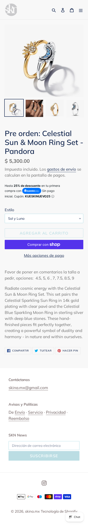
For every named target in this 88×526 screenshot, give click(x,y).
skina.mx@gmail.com (28, 387)
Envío (20, 412)
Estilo (9, 209)
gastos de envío (61, 169)
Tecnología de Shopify (59, 511)
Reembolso (19, 418)
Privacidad (56, 412)
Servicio (35, 412)
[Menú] (80, 9)
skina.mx (32, 511)
